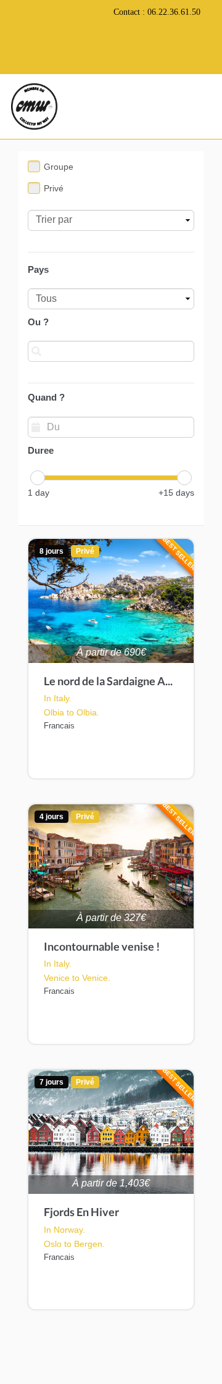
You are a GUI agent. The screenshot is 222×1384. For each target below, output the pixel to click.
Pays (38, 269)
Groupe (58, 167)
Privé (54, 188)
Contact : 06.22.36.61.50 (156, 12)
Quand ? (46, 397)
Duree (41, 450)
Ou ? (38, 322)
